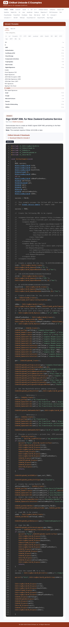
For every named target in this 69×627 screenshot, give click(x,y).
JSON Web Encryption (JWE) (13, 77)
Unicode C (53, 15)
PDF (52, 36)
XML (16, 39)
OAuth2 (47, 36)
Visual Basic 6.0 (31, 17)
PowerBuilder (8, 15)
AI (6, 36)
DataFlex (6, 12)
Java (23, 12)
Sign (7, 39)
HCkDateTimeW (20, 172)
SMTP (11, 39)
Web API (13, 28)
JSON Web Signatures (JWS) (13, 79)
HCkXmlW (18, 181)
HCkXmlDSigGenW (21, 183)
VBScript (22, 17)
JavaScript (29, 12)
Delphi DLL (14, 12)
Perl (61, 12)
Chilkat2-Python (43, 9)
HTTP (25, 36)
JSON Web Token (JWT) (11, 81)
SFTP (60, 36)
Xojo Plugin (50, 17)
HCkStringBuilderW (22, 165)
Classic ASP (60, 9)
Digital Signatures (10, 74)
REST (56, 36)
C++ (35, 9)
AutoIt (24, 9)
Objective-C (44, 12)
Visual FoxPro (41, 17)
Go (19, 12)
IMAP (29, 36)
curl (9, 36)
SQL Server (37, 15)
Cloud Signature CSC (11, 72)
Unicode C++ (8, 17)
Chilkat (6, 9)
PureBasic (24, 15)
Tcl (48, 15)
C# (31, 9)
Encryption (15, 36)
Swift (43, 15)
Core (7, 28)
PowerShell (16, 15)
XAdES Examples (17, 122)
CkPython (52, 9)
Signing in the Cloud (10, 86)
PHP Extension (53, 12)
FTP (21, 36)
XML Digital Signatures (11, 90)
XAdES (8, 88)
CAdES (7, 70)
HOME (11, 9)
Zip (19, 39)
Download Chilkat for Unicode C (20, 138)
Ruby (30, 15)
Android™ (18, 9)
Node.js (36, 12)
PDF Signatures (9, 83)
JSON (41, 36)
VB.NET (15, 17)
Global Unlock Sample (31, 204)
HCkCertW (18, 189)
